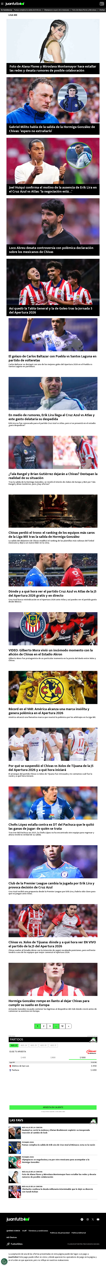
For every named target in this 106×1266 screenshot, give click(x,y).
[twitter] (93, 1219)
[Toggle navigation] (2, 4)
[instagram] (87, 1219)
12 (62, 1026)
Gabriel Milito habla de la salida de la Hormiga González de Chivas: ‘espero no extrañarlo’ (52, 129)
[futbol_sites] (14, 1244)
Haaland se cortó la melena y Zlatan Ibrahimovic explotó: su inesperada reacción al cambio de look (56, 1131)
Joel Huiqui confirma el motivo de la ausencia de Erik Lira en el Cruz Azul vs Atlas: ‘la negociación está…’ (53, 190)
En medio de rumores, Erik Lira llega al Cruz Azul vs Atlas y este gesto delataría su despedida (52, 417)
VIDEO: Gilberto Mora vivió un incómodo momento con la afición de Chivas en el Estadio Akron (51, 652)
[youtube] (98, 1219)
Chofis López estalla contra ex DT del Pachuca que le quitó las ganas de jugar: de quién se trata (51, 826)
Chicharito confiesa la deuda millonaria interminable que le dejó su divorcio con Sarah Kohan (57, 1190)
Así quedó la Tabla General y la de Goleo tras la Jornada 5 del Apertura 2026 (50, 311)
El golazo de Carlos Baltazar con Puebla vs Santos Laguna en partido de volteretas (52, 358)
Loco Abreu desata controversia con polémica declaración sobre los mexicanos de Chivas (51, 250)
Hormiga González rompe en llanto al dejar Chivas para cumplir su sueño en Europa (49, 1003)
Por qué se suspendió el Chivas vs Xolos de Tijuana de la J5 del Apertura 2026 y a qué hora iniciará (51, 768)
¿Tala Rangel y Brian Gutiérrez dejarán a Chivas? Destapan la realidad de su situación (53, 476)
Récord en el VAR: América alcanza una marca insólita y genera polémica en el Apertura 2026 (49, 711)
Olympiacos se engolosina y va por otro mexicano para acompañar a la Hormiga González (55, 1161)
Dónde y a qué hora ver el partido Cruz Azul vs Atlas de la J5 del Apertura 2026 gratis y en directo (52, 593)
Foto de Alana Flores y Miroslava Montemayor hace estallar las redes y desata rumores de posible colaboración (53, 69)
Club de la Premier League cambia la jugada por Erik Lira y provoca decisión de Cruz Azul (51, 885)
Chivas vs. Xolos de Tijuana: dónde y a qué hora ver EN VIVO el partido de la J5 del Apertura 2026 (52, 944)
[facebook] (82, 1219)
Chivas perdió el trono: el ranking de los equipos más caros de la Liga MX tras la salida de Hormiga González (52, 535)
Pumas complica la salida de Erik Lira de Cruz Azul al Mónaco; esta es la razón (58, 1145)
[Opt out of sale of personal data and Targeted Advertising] (4, 1261)
